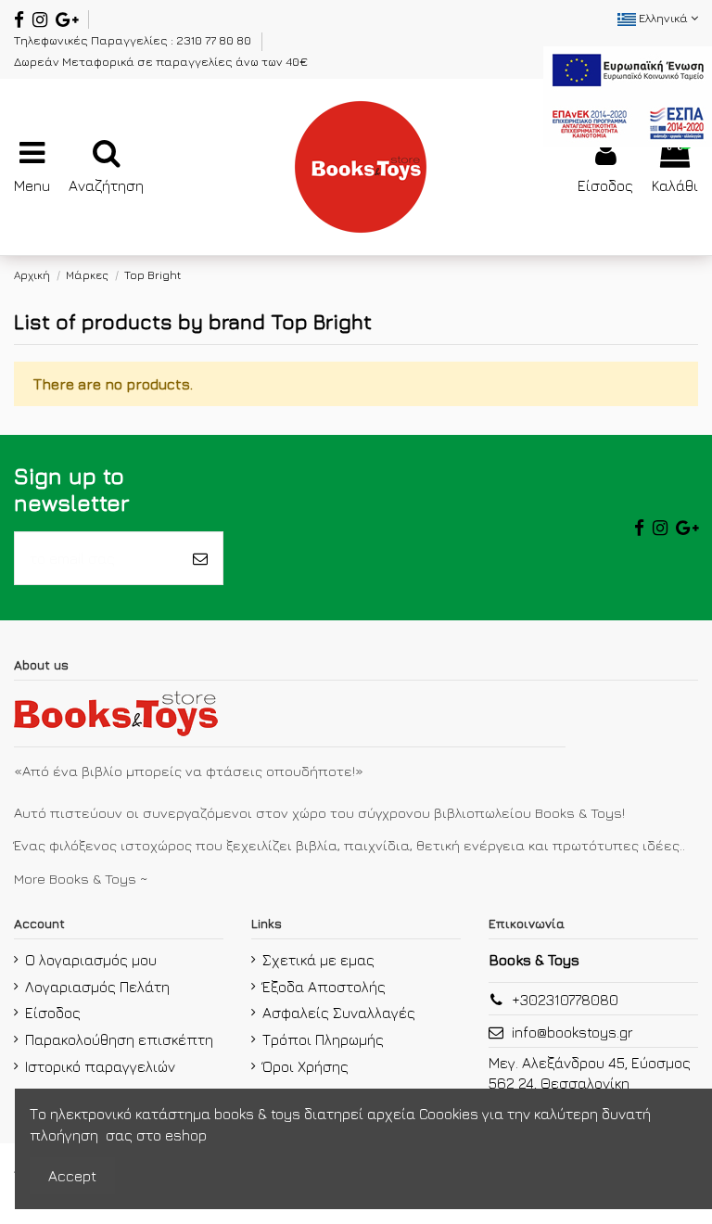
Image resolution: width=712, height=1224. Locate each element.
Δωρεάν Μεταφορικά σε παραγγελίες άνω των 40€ (161, 61)
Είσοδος (53, 1012)
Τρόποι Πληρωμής (323, 1039)
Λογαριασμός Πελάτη (97, 986)
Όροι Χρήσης (305, 1066)
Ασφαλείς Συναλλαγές (338, 1012)
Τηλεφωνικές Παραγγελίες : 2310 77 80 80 (134, 39)
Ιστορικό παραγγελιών (100, 1066)
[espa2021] (627, 94)
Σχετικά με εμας (318, 959)
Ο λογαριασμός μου (91, 959)
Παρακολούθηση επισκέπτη (119, 1039)
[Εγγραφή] (200, 558)
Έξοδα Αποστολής (324, 986)
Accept (72, 1175)
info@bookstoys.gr (572, 1032)
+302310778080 (565, 999)
